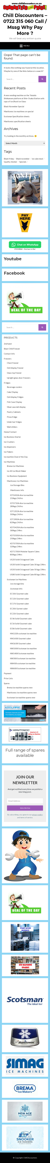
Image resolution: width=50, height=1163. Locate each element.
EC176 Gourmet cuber (19, 603)
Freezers (7, 359)
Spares (7, 683)
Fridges (7, 383)
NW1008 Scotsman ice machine (23, 648)
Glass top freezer (14, 373)
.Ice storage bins (17, 584)
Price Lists (8, 678)
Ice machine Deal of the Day (16, 457)
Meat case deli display (16, 407)
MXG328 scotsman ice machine (23, 633)
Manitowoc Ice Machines (17, 481)
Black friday (9, 159)
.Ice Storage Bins (17, 485)
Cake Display (12, 392)
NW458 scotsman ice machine (22, 663)
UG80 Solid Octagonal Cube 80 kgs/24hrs (28, 574)
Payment (7, 673)
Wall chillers (12, 427)
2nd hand (8, 344)
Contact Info (9, 354)
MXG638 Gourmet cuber (20, 643)
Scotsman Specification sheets (16, 116)
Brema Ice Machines (15, 466)
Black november (23, 159)
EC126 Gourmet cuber (19, 598)
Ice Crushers (9, 442)
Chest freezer (13, 363)
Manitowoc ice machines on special (18, 111)
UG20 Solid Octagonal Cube (22, 559)
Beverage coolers (14, 387)
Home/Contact (10, 432)
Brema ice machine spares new (19, 687)
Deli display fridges (15, 397)
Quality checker (10, 162)
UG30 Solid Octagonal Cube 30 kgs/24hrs (28, 564)
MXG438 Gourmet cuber (20, 638)
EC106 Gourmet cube (19, 593)
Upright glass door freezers (18, 378)
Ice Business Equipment (17, 476)
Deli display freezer (15, 368)
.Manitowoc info (17, 490)
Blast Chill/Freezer (12, 349)
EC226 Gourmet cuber (19, 613)
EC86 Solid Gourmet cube (21, 628)
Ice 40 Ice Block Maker (16, 471)
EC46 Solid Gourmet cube (21, 618)
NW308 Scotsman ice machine (23, 658)
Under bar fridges (14, 422)
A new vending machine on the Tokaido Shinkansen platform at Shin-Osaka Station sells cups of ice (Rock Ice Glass (24, 98)
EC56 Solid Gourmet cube (21, 623)
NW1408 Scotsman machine (22, 653)
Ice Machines (9, 462)
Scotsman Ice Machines (17, 579)
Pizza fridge (12, 417)
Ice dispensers (10, 447)
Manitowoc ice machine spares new (22, 692)
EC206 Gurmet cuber (19, 608)
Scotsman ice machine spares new (21, 697)
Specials (22, 162)
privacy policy (37, 815)
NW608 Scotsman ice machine (23, 668)
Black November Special (14, 106)
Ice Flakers (8, 452)
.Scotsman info (16, 589)
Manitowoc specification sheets (17, 121)
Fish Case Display (14, 402)
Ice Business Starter (12, 437)
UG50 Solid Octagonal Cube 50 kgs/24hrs (28, 569)
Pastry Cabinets (14, 412)
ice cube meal (37, 159)
